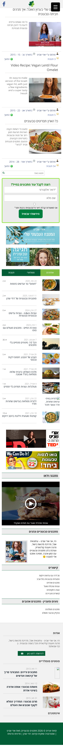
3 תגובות (52, 59)
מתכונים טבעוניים (29, 730)
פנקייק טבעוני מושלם (51, 612)
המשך (7, 59)
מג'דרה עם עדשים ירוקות (49, 575)
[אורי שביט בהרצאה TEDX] (31, 439)
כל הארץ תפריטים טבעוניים (41, 121)
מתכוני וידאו (51, 475)
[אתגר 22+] (31, 460)
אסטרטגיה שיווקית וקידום (43, 733)
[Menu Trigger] (55, 6)
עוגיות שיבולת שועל (52, 586)
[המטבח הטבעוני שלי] (31, 235)
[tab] (50, 272)
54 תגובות (51, 166)
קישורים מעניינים (53, 593)
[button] (3, 173)
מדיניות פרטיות (14, 733)
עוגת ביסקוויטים (53, 589)
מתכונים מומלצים (52, 609)
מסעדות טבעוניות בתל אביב (48, 579)
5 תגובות (52, 114)
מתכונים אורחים (53, 582)
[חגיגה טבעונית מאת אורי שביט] (31, 257)
